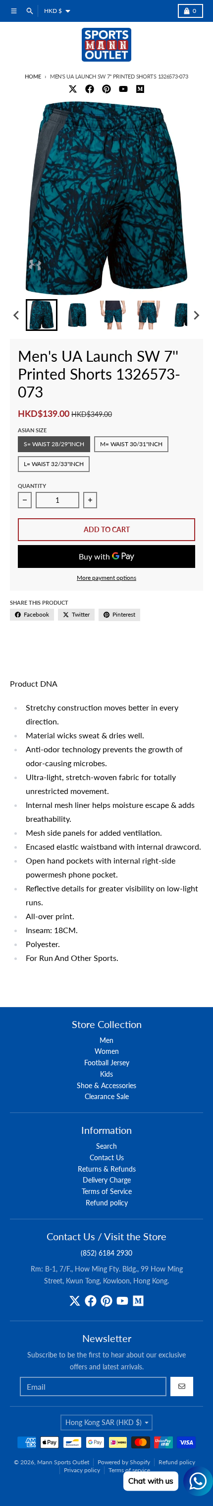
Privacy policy (82, 1470)
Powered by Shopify (124, 1462)
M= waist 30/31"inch (131, 444)
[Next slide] (196, 315)
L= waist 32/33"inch (54, 464)
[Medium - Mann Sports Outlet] (140, 88)
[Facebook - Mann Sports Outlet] (89, 88)
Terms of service (129, 1470)
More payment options (106, 577)
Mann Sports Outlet (63, 1462)
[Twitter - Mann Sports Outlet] (72, 88)
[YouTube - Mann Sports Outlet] (123, 88)
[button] (41, 315)
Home (33, 76)
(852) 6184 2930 (106, 1253)
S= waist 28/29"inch (54, 444)
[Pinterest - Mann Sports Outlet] (106, 88)
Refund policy (177, 1462)
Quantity (32, 485)
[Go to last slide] (17, 315)
